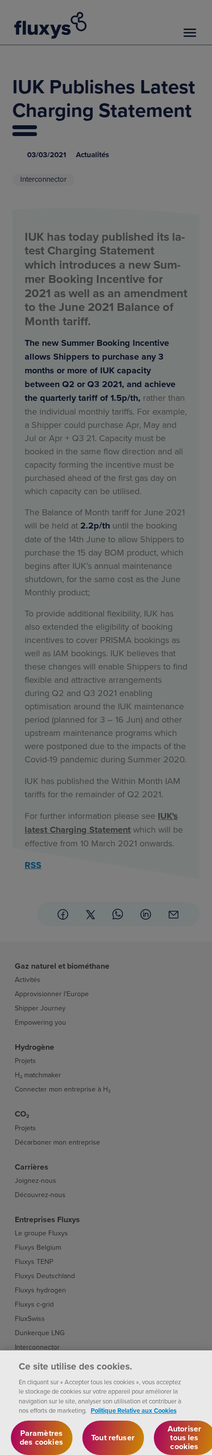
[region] (106, 1402)
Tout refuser (113, 1437)
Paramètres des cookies (41, 1437)
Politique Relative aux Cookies (134, 1410)
